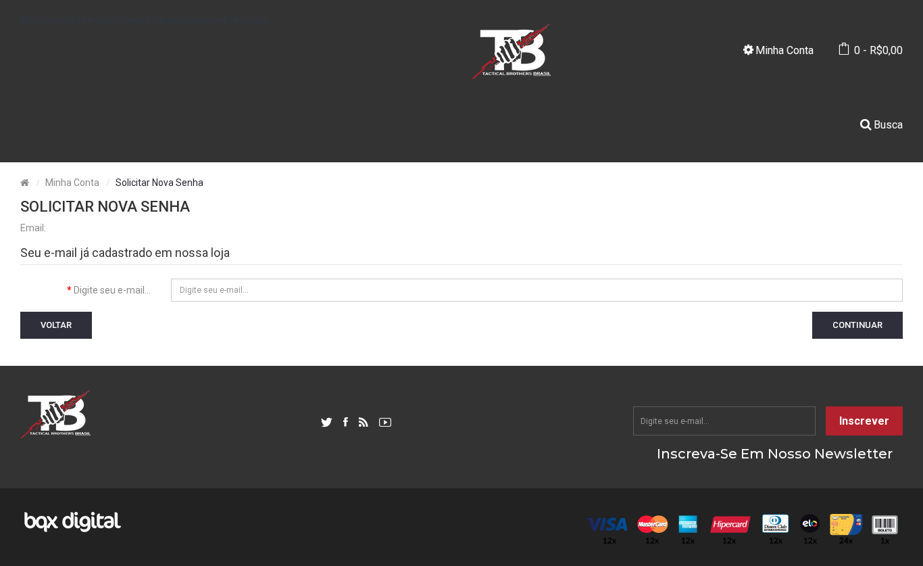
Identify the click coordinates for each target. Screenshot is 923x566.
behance (363, 422)
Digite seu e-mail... (112, 290)
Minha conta (72, 182)
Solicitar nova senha (159, 182)
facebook (345, 422)
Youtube (385, 422)
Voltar (56, 325)
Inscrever (864, 421)
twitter (326, 422)
